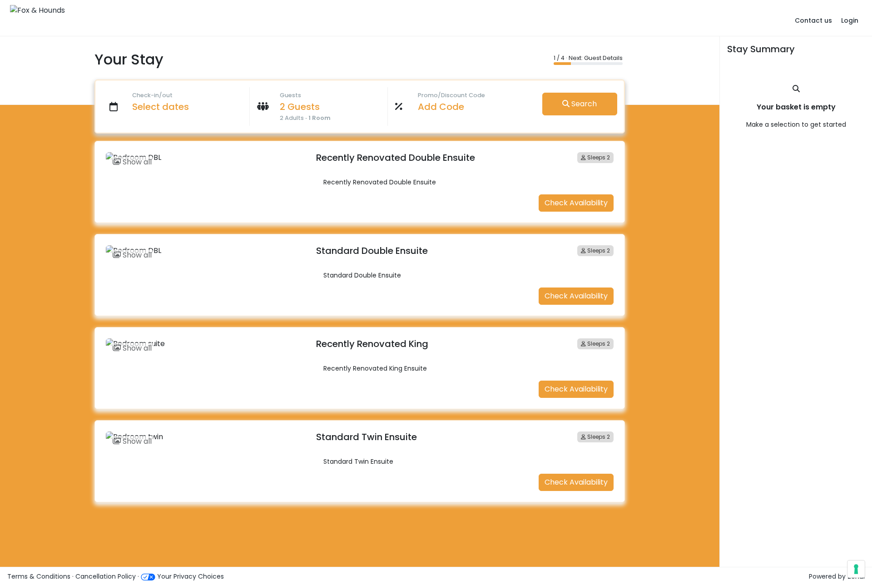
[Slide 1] (196, 150)
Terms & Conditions (38, 576)
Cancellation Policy (106, 576)
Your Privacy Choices (189, 576)
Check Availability (576, 203)
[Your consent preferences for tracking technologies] (856, 569)
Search (583, 104)
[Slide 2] (212, 150)
